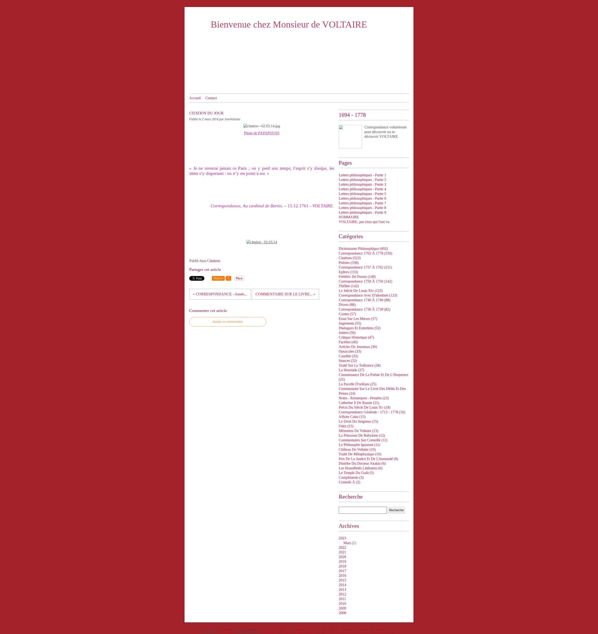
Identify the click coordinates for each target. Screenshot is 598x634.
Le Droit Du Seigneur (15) (358, 421)
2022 (342, 547)
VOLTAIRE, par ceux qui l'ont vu (364, 222)
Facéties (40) (348, 342)
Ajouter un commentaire (228, 321)
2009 (342, 608)
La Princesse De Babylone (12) (362, 435)
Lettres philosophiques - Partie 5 (362, 194)
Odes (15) (346, 426)
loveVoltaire (226, 631)
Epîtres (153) (348, 272)
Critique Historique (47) (356, 337)
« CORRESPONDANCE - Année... (220, 294)
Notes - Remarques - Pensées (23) (364, 398)
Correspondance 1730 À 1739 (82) (364, 309)
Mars (347, 543)
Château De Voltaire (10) (357, 449)
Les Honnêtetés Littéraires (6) (360, 468)
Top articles (270, 631)
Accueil (195, 98)
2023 (342, 538)
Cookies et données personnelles (350, 631)
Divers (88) (347, 305)
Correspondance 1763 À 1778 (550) (365, 253)
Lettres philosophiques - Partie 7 (362, 203)
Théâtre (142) (349, 286)
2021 (342, 552)
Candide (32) (348, 356)
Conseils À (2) (349, 482)
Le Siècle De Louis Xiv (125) (361, 291)
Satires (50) (347, 333)
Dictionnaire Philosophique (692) (363, 249)
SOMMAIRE (349, 217)
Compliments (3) (351, 477)
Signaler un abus (304, 631)
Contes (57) (347, 314)
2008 (342, 613)
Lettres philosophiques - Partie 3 (362, 184)
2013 (342, 589)
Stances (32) (348, 361)
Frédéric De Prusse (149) (357, 277)
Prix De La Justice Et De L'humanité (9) (368, 459)
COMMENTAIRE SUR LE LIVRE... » (285, 294)
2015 (342, 580)
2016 (342, 575)
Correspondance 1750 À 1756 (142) (365, 281)
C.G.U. (323, 631)
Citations (213, 261)
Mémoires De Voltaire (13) (358, 431)
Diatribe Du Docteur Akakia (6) (362, 463)
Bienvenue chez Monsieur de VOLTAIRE (289, 24)
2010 (342, 604)
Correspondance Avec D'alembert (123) (368, 295)
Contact (211, 98)
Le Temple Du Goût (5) (356, 473)
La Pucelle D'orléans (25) (357, 384)
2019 (342, 561)
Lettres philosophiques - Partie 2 (362, 180)
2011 (342, 599)
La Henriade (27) (351, 370)
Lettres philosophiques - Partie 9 (362, 212)
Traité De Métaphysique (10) (360, 454)
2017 (342, 571)
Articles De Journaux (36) (358, 347)
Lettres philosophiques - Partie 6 (362, 198)
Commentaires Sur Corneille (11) (363, 440)
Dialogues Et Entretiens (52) (360, 328)
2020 (342, 557)
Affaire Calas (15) (352, 417)
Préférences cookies (384, 631)
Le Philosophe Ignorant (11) (359, 445)
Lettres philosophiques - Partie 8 (362, 208)
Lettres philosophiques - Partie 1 (362, 175)
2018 (342, 566)
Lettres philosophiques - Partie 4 (362, 189)
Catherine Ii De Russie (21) (359, 403)
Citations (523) (350, 258)
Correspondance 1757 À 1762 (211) (365, 267)
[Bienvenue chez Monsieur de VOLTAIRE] (350, 136)
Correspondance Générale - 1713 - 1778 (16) (372, 412)
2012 (342, 594)
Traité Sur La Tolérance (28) (360, 365)
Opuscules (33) (350, 351)
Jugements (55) (350, 323)
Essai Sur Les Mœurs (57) (358, 319)
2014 (342, 585)
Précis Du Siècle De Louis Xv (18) (364, 407)
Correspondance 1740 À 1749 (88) (364, 300)
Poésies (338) (349, 263)
